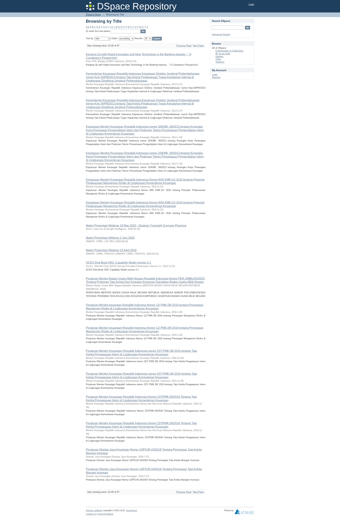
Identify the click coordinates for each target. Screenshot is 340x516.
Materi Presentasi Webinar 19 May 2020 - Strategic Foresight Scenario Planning (136, 225)
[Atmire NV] (244, 512)
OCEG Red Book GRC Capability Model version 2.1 (118, 262)
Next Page (198, 45)
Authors (219, 56)
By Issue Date (223, 53)
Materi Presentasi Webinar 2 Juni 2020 (110, 237)
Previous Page (183, 45)
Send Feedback (105, 514)
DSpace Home (93, 14)
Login (251, 4)
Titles (218, 59)
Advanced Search (221, 34)
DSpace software (94, 510)
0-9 (87, 27)
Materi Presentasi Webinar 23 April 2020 (111, 250)
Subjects (220, 62)
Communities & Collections (229, 50)
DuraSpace (131, 510)
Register (216, 77)
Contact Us (91, 514)
